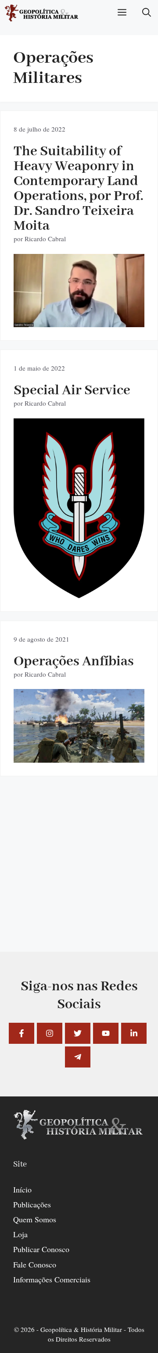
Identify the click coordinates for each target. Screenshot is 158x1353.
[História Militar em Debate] (41, 13)
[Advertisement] (79, 873)
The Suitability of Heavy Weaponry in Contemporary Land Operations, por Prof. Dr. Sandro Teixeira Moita (78, 189)
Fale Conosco (34, 1264)
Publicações (32, 1204)
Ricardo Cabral (45, 238)
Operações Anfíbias (74, 662)
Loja (20, 1234)
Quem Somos (34, 1219)
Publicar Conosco (41, 1249)
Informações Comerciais (51, 1279)
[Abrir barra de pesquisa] (146, 13)
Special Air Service (72, 391)
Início (22, 1189)
